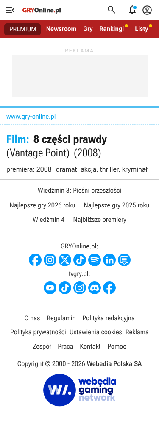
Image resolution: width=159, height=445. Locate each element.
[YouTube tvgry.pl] (50, 287)
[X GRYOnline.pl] (65, 260)
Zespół (42, 346)
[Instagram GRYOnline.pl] (50, 260)
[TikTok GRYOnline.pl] (79, 260)
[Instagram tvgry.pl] (79, 287)
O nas (32, 318)
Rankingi (111, 29)
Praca (65, 346)
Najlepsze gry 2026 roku (42, 205)
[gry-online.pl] (41, 10)
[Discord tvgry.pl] (94, 287)
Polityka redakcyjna (109, 318)
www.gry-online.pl (31, 116)
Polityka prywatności (38, 332)
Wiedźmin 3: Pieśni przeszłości (79, 190)
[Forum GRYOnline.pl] (124, 260)
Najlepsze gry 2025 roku (117, 205)
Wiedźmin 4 (48, 220)
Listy (141, 29)
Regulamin (61, 318)
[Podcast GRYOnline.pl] (94, 260)
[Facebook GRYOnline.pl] (35, 260)
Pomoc (116, 346)
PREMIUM (22, 29)
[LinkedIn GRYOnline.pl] (109, 260)
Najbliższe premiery (99, 220)
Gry (87, 29)
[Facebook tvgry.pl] (109, 287)
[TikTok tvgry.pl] (65, 287)
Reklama (137, 332)
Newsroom (61, 29)
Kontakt (90, 346)
